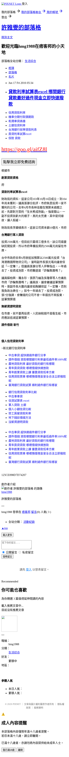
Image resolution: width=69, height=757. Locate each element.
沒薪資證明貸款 (18, 421)
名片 (11, 76)
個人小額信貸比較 (19, 409)
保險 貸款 (14, 138)
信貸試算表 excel (18, 400)
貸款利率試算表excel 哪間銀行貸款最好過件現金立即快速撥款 (36, 97)
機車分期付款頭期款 (21, 116)
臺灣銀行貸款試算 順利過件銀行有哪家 (32, 385)
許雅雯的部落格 (21, 27)
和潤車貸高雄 (16, 121)
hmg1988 (6, 491)
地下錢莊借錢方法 (19, 417)
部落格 (12, 72)
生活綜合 (30, 61)
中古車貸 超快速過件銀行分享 (27, 355)
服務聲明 (38, 707)
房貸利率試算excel (19, 133)
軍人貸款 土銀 (17, 404)
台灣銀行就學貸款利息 (22, 129)
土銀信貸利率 (16, 125)
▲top (4, 528)
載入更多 (7, 535)
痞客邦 (26, 511)
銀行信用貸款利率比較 (22, 392)
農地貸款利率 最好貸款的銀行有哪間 (31, 363)
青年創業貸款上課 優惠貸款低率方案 (31, 372)
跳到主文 (7, 37)
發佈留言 (7, 556)
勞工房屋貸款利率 (19, 413)
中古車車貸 (15, 396)
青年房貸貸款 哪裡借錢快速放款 (28, 368)
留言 (34, 511)
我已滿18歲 (9, 750)
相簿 (11, 68)
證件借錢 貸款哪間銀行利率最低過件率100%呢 (37, 359)
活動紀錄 (29, 521)
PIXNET (17, 704)
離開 (20, 750)
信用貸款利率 (16, 112)
